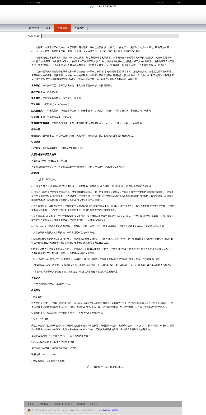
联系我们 (44, 404)
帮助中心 (93, 404)
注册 (178, 2)
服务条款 (81, 404)
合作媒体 (56, 404)
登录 (170, 2)
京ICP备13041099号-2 (109, 410)
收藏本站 (160, 2)
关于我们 (31, 404)
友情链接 (69, 404)
